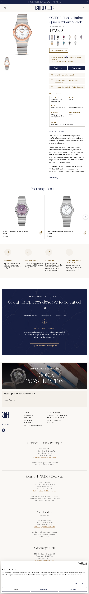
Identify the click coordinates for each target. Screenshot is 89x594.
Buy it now (58, 68)
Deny (16, 589)
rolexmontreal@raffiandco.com (44, 457)
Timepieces (29, 423)
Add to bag (76, 68)
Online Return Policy (56, 418)
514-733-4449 (47, 489)
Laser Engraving (60, 315)
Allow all (73, 589)
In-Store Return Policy (57, 415)
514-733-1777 (47, 455)
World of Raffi (53, 413)
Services (28, 420)
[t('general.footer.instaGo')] (5, 424)
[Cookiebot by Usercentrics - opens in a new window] (77, 563)
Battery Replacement (30, 315)
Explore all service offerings (43, 345)
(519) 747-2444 (47, 558)
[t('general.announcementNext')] (87, 2)
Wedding (27, 418)
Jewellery (28, 415)
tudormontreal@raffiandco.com (44, 491)
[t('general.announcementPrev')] (2, 2)
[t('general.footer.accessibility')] (3, 430)
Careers (50, 423)
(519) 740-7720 (47, 525)
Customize (43, 589)
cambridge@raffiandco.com (44, 527)
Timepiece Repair (46, 315)
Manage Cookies (54, 420)
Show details (79, 584)
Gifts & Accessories (33, 425)
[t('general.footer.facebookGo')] (2, 424)
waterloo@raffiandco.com (44, 560)
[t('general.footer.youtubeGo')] (8, 424)
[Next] (85, 217)
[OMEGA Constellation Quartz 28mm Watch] (52, 37)
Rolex (26, 413)
